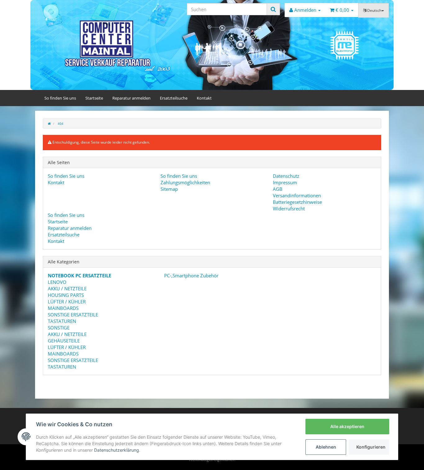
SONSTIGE (59, 328)
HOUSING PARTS (66, 295)
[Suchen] (273, 9)
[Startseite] (49, 123)
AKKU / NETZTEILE (67, 288)
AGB (277, 189)
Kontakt (204, 98)
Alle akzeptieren (347, 426)
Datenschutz (286, 176)
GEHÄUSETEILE (64, 341)
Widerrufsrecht (289, 208)
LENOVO (57, 282)
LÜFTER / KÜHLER (67, 301)
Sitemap (169, 189)
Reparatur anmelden (131, 98)
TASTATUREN (62, 321)
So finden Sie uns (60, 98)
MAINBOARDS (63, 308)
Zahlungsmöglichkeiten (185, 182)
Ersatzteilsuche (173, 98)
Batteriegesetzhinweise (297, 202)
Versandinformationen (297, 195)
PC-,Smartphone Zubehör (191, 275)
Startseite (94, 98)
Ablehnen (326, 447)
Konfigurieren (371, 447)
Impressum (285, 182)
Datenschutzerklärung (116, 450)
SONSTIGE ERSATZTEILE (73, 314)
